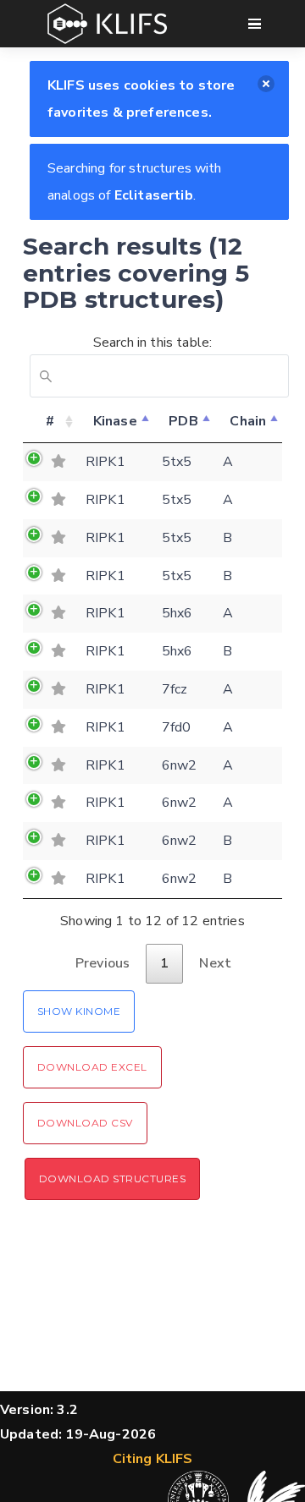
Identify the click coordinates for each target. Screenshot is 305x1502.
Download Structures (112, 1178)
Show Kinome (78, 1011)
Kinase (115, 421)
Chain (248, 421)
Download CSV (85, 1122)
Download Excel (92, 1067)
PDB (183, 421)
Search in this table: (152, 342)
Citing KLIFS (153, 1459)
